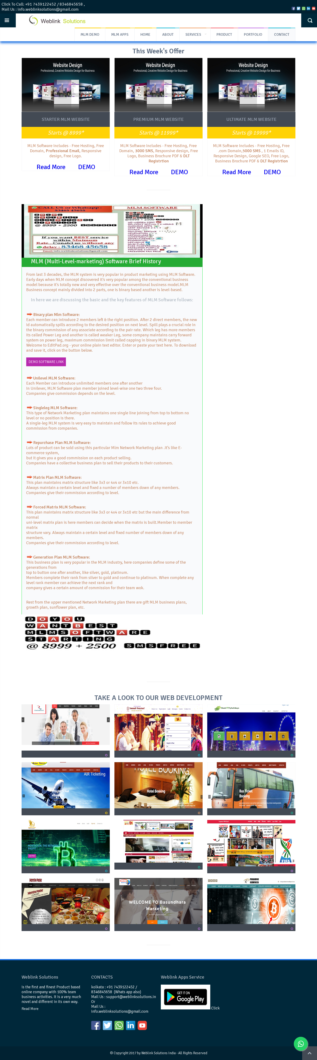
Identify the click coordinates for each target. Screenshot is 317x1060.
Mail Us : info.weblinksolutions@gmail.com (40, 9)
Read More (50, 167)
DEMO (86, 167)
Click (215, 1008)
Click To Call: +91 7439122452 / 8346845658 (42, 4)
